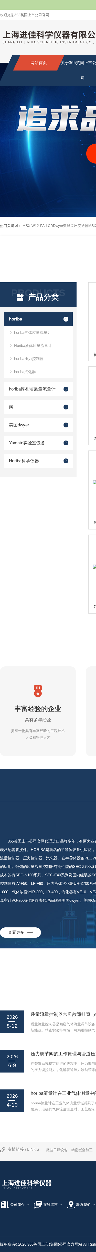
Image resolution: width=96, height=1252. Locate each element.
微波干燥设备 (57, 1150)
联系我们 (83, 1205)
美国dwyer (19, 425)
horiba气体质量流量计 (32, 332)
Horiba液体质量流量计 (33, 345)
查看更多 (17, 932)
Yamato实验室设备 (27, 442)
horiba (15, 319)
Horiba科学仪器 (24, 460)
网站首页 (38, 63)
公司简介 (17, 1205)
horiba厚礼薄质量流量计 (32, 389)
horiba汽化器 (25, 371)
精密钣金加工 (82, 1150)
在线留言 (50, 1205)
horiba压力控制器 (29, 358)
